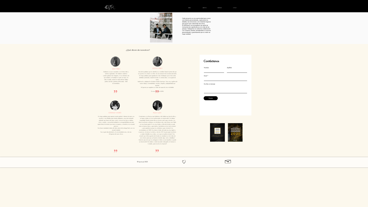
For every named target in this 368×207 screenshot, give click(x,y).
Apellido (229, 67)
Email (205, 75)
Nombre (206, 67)
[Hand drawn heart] (184, 162)
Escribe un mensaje (209, 84)
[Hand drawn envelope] (228, 161)
